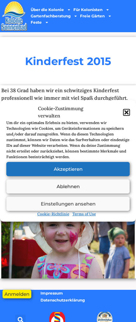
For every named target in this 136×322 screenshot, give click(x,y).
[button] (126, 112)
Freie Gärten (92, 16)
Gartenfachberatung (51, 16)
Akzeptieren (68, 169)
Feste (36, 22)
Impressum (51, 293)
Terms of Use (84, 214)
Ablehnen (68, 186)
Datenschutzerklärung (62, 300)
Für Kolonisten (87, 9)
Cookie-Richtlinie (53, 214)
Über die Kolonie (47, 9)
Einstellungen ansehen (68, 204)
